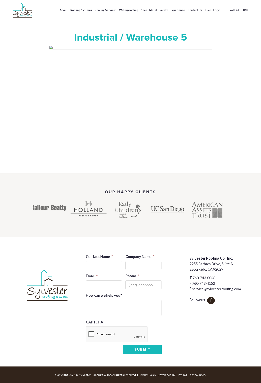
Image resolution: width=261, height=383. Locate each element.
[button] (19, 213)
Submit (142, 349)
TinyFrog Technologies (190, 374)
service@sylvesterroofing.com (216, 289)
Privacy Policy (147, 374)
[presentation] (117, 334)
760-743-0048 (239, 10)
